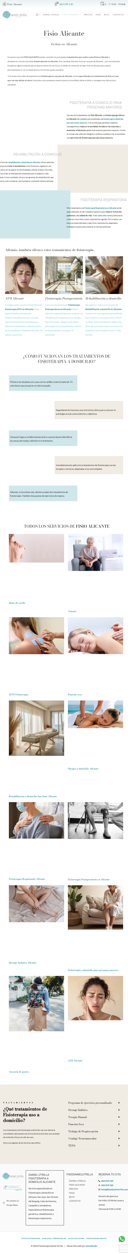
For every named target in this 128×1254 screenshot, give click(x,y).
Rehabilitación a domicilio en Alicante (103, 309)
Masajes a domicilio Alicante (83, 768)
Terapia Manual (77, 1117)
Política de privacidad (30, 1238)
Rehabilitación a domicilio (103, 298)
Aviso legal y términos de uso (54, 1238)
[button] (94, 1103)
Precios (73, 1189)
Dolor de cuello (17, 603)
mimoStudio (91, 1246)
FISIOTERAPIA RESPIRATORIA (103, 200)
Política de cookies (76, 1238)
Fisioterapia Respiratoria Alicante (27, 879)
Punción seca (75, 694)
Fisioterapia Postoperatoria (63, 298)
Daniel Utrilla (77, 1181)
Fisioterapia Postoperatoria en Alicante (89, 879)
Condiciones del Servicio (96, 1238)
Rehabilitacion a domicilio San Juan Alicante (33, 796)
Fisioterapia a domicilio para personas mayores (93, 970)
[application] (79, 15)
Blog (72, 1197)
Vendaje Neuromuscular (82, 1138)
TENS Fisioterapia (18, 694)
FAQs (71, 1193)
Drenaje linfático (78, 1110)
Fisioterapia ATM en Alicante (19, 309)
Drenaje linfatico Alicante (22, 962)
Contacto (75, 1201)
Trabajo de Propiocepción (83, 1131)
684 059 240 (66, 4)
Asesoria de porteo (19, 1071)
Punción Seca (76, 1124)
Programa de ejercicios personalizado (90, 1103)
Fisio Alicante (77, 1185)
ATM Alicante (14, 298)
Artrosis (72, 611)
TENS (71, 1146)
